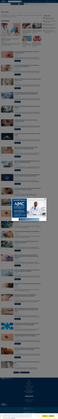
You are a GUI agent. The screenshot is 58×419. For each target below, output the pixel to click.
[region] (29, 416)
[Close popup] (45, 199)
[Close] (57, 416)
